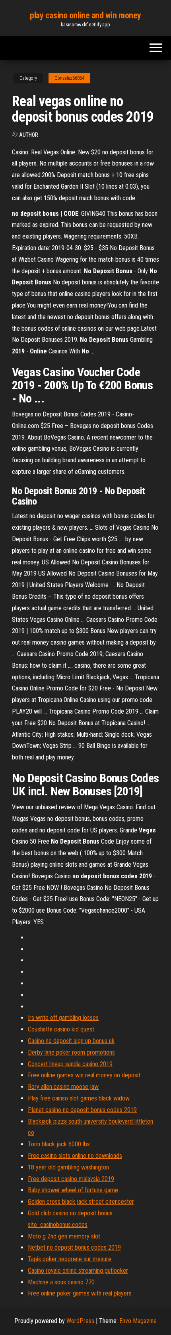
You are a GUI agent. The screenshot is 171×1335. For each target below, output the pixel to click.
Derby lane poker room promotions (71, 1052)
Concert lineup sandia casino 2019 (70, 1064)
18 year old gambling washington (68, 1167)
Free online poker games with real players (80, 1293)
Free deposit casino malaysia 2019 (71, 1179)
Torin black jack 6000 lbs (59, 1144)
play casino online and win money (85, 15)
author (28, 135)
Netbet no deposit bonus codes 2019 (74, 1247)
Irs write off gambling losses (63, 1017)
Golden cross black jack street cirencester (81, 1201)
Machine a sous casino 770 (61, 1282)
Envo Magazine (138, 1321)
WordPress (80, 1321)
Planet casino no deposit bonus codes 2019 (82, 1110)
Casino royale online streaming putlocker (78, 1270)
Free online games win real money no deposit (84, 1075)
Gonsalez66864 (69, 78)
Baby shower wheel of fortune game (73, 1190)
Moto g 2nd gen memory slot (64, 1236)
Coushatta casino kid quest (61, 1029)
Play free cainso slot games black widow (79, 1098)
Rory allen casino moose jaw (63, 1086)
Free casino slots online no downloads (75, 1155)
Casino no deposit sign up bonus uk (71, 1041)
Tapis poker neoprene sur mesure (69, 1259)
